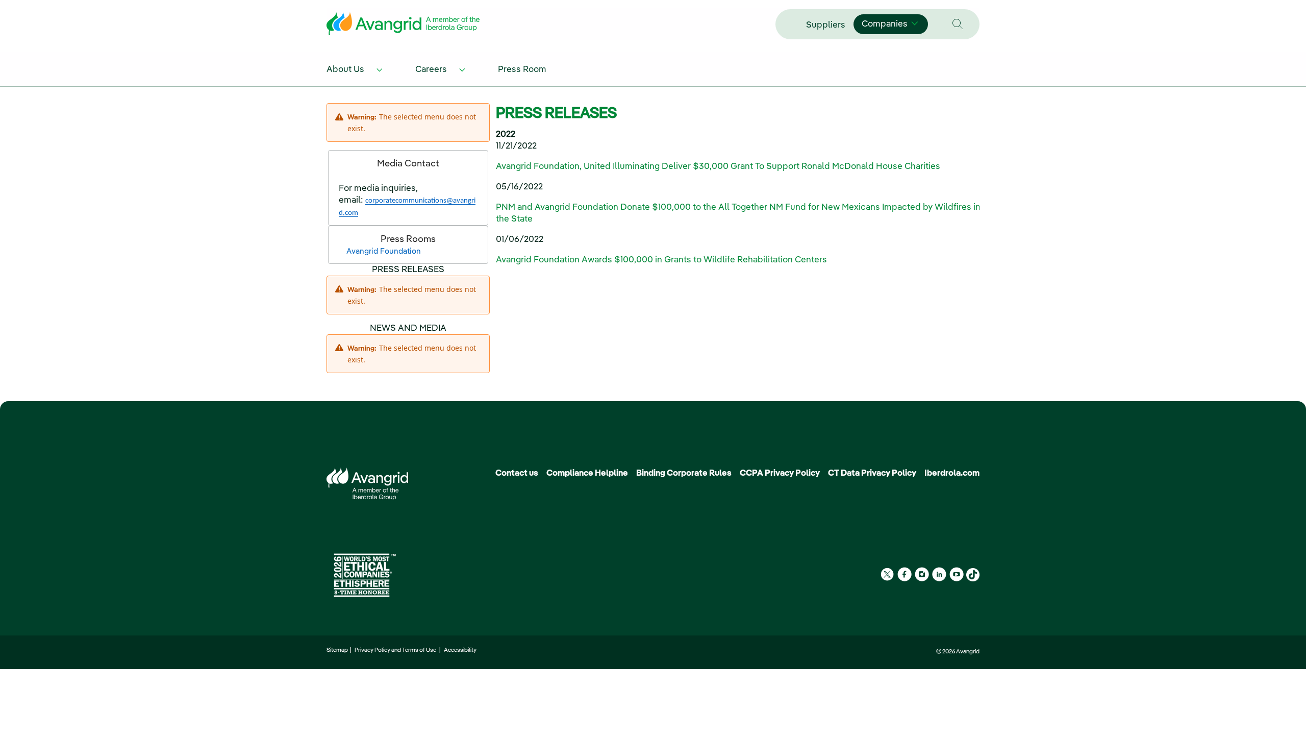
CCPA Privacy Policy (780, 473)
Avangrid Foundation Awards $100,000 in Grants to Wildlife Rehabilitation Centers (661, 260)
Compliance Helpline (587, 473)
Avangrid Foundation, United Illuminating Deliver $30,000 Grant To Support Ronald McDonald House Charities (718, 166)
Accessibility (460, 650)
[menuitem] (356, 68)
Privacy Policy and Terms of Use (396, 650)
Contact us (516, 473)
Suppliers (825, 25)
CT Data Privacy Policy (872, 473)
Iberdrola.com (952, 473)
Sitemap (338, 650)
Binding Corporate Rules (684, 473)
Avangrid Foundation (383, 251)
